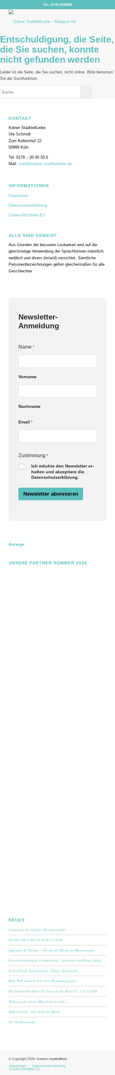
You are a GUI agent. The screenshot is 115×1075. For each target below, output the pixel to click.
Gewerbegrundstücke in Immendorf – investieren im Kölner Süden (55, 960)
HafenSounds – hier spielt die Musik (34, 1011)
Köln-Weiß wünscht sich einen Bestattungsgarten (43, 980)
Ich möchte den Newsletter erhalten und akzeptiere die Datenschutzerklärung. (62, 472)
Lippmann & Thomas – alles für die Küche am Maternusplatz (52, 950)
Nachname (29, 406)
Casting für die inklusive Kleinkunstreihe (37, 929)
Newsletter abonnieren (50, 494)
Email (25, 421)
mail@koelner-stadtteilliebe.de (45, 163)
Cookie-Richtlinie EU (27, 215)
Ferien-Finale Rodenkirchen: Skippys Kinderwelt (43, 970)
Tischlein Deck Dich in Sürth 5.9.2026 (36, 939)
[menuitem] (17, 1065)
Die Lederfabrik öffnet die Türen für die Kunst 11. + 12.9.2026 (53, 991)
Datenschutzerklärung (28, 205)
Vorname (27, 376)
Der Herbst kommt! (22, 1022)
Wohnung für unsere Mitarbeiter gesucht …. (39, 1001)
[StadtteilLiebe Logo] (48, 21)
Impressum (19, 195)
